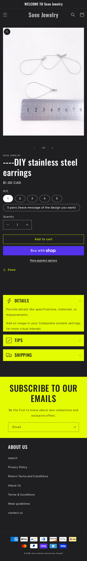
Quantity (8, 216)
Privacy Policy (17, 467)
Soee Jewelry (38, 553)
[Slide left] (34, 147)
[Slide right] (52, 147)
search (13, 458)
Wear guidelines (19, 503)
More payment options (43, 260)
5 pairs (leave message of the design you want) (41, 207)
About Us (14, 485)
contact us (15, 513)
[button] (5, 14)
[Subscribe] (74, 427)
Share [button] (12, 270)
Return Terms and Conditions (28, 476)
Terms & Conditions (21, 494)
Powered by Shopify (54, 553)
